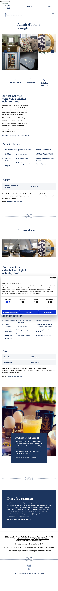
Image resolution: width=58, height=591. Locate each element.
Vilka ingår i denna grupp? (14, 201)
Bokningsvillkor (37, 547)
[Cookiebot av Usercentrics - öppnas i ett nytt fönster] (49, 278)
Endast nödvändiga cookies (10, 312)
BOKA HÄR (51, 7)
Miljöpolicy (27, 547)
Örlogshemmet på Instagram (41, 551)
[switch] (22, 302)
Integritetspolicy (16, 547)
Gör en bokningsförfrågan (10, 135)
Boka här (25, 135)
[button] (40, 14)
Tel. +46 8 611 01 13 (23, 539)
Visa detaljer (50, 307)
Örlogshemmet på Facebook (18, 551)
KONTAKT (29, 7)
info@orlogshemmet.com (40, 539)
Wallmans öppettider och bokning (19, 519)
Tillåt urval (29, 312)
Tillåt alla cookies (47, 312)
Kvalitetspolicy (49, 547)
